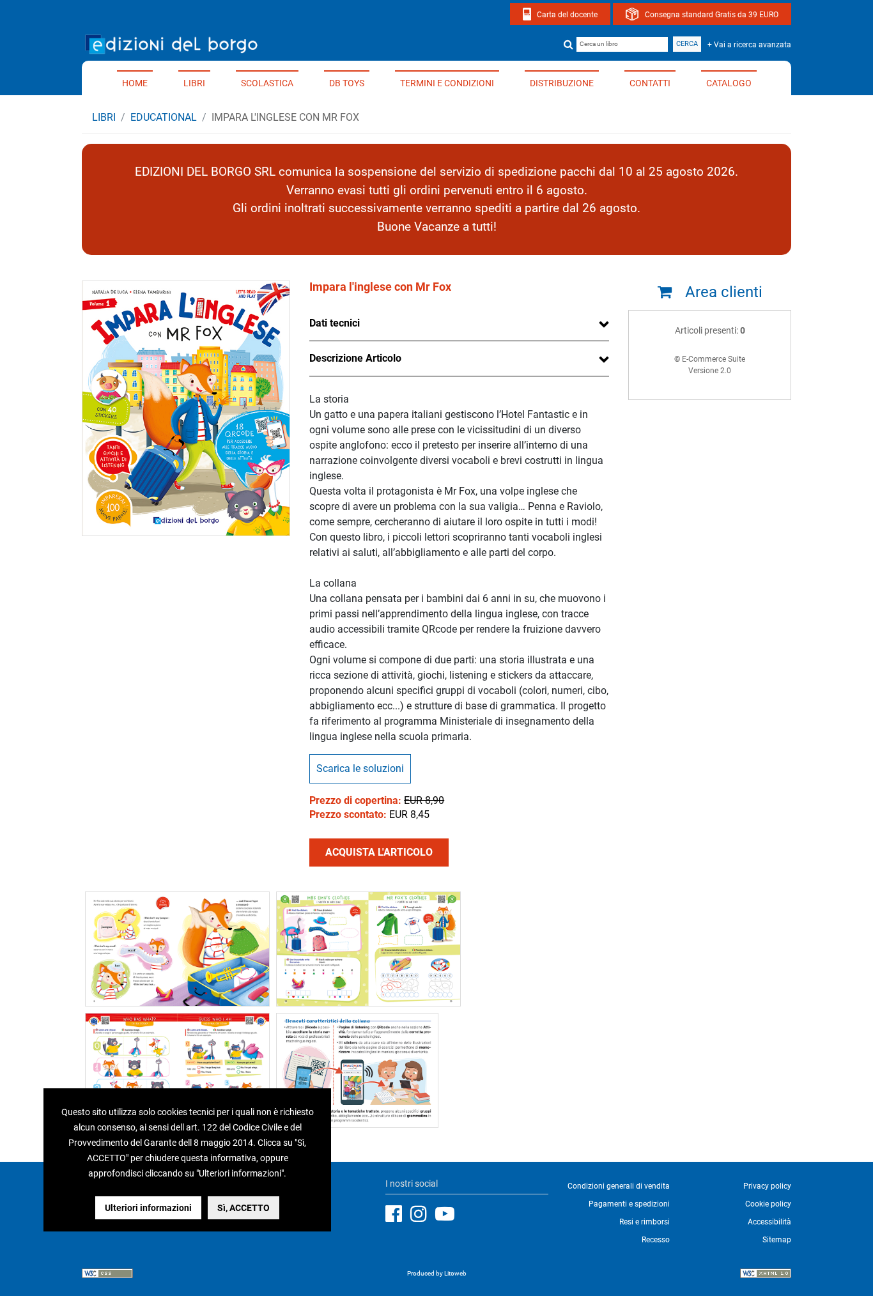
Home (135, 83)
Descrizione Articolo (355, 358)
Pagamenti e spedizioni (629, 1204)
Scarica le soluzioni (360, 768)
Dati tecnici (334, 323)
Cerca (687, 44)
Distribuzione (562, 83)
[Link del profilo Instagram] (421, 1214)
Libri (194, 83)
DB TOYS (346, 83)
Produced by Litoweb (437, 1273)
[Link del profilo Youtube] (448, 1214)
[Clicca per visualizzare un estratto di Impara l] (177, 948)
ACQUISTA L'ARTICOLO (379, 852)
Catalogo (729, 83)
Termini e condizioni (447, 83)
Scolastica (267, 83)
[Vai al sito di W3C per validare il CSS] (107, 1274)
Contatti (650, 83)
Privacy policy (767, 1186)
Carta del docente (567, 14)
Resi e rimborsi (644, 1221)
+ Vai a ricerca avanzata (749, 44)
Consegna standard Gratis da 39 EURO (711, 14)
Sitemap (776, 1239)
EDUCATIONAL (163, 117)
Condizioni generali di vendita (619, 1186)
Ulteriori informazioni (148, 1208)
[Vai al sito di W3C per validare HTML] (765, 1274)
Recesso (656, 1239)
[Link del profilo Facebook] (396, 1214)
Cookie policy (768, 1204)
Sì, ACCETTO (243, 1208)
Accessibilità (769, 1221)
